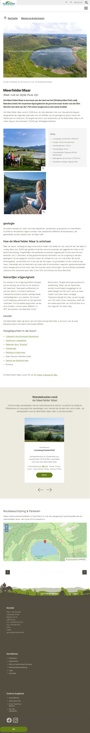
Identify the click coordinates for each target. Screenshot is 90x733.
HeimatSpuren (44, 447)
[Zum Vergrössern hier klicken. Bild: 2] (43, 168)
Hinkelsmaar (11, 348)
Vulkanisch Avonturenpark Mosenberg (22, 336)
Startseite (13, 18)
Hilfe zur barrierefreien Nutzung (20, 664)
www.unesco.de (15, 701)
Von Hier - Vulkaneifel (13, 710)
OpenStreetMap (73, 559)
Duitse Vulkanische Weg (47, 375)
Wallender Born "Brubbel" (17, 344)
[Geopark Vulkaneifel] (8, 3)
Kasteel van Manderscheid (17, 360)
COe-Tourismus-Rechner (15, 705)
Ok (13, 729)
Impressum (13, 658)
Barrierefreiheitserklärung (18, 667)
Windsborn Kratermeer (15, 352)
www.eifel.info (14, 698)
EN (71, 2)
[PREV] (40, 490)
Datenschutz (13, 661)
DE (66, 2)
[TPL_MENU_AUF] (86, 8)
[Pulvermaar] (7, 572)
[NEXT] (49, 490)
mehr (44, 475)
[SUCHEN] (86, 2)
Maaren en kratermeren (32, 18)
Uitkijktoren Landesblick (16, 340)
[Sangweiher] (84, 572)
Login (11, 670)
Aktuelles (78, 2)
